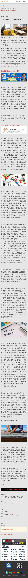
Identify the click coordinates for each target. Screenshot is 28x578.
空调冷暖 (6, 552)
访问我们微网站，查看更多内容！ (9, 10)
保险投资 (23, 552)
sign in (7, 529)
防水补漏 (15, 556)
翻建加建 (23, 556)
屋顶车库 (15, 554)
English (13, 570)
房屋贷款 (23, 549)
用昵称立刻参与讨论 (7, 534)
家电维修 (15, 559)
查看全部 (23, 546)
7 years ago (14, 503)
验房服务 (6, 556)
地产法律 (15, 552)
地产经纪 (15, 549)
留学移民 (6, 559)
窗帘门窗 (23, 554)
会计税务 (6, 549)
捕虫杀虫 (23, 559)
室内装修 (6, 554)
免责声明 (22, 575)
